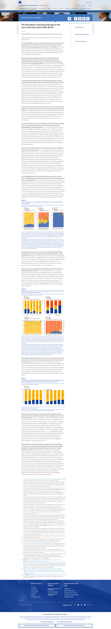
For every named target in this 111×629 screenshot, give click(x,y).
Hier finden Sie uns (35, 597)
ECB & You (84, 5)
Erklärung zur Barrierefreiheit (71, 594)
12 (50, 367)
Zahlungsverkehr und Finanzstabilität (38, 8)
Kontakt (33, 595)
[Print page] (69, 19)
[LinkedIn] (78, 604)
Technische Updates (53, 591)
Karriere (89, 5)
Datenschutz (67, 588)
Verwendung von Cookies (70, 592)
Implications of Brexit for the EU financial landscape (45, 479)
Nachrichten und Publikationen (72, 8)
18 (52, 451)
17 (45, 440)
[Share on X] (75, 19)
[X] (75, 604)
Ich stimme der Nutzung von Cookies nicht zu (74, 625)
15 (48, 430)
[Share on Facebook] (80, 19)
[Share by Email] (88, 19)
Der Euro (55, 8)
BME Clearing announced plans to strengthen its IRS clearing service (43, 574)
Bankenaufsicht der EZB (85, 8)
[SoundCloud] (87, 604)
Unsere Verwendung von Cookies (64, 621)
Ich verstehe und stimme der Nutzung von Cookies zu (37, 625)
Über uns (77, 5)
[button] (88, 2)
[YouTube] (84, 604)
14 (46, 430)
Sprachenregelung (68, 596)
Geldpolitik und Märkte (24, 8)
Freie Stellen (34, 588)
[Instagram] (81, 604)
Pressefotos (34, 592)
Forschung (61, 8)
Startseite (20, 11)
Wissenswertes (34, 590)
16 (44, 440)
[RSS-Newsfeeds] (91, 604)
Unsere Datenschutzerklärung (47, 621)
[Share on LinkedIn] (84, 19)
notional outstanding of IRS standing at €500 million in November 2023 (46, 506)
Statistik (49, 8)
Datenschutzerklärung (69, 590)
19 (48, 468)
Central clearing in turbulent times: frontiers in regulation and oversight (41, 543)
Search (86, 2)
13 (47, 421)
